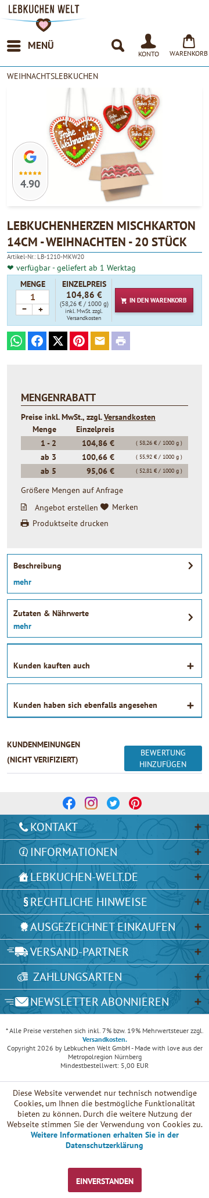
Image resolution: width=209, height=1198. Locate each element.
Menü (41, 45)
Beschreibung (37, 565)
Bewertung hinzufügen (162, 758)
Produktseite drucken (71, 523)
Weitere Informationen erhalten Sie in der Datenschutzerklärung (105, 1139)
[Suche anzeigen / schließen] (117, 45)
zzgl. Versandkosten (85, 314)
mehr (22, 582)
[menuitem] (30, 45)
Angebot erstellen (66, 507)
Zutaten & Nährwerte (51, 613)
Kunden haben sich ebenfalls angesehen (85, 705)
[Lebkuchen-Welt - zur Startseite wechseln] (43, 18)
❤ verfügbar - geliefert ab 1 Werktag (71, 267)
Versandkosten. (104, 1039)
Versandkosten (130, 417)
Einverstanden (105, 1181)
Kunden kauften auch (51, 665)
